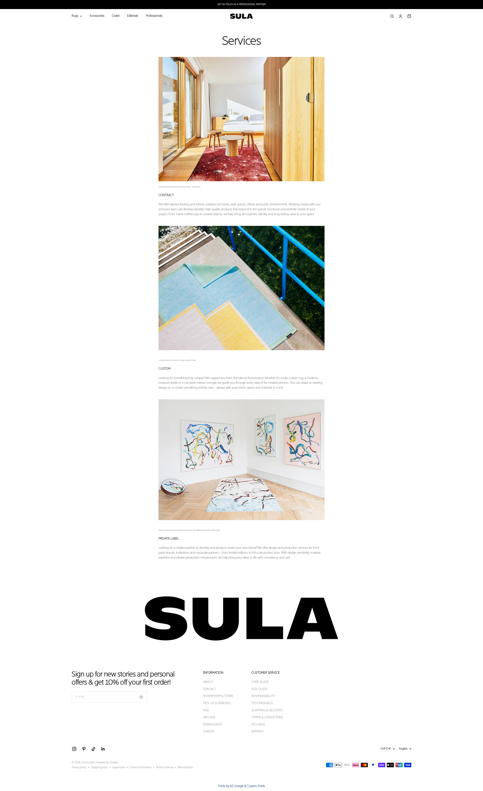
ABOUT (208, 682)
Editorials (132, 16)
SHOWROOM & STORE (218, 696)
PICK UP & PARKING (217, 703)
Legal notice (118, 767)
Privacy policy (79, 767)
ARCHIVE (209, 717)
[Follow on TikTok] (93, 748)
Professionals (154, 16)
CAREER (208, 731)
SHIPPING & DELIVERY (267, 710)
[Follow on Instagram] (74, 748)
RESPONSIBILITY (263, 696)
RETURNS (258, 724)
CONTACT (209, 689)
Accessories (97, 16)
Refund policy (185, 767)
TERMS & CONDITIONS (267, 717)
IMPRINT (257, 731)
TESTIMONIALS (262, 703)
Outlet (115, 16)
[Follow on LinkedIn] (103, 748)
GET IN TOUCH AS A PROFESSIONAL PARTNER (242, 4)
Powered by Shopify (107, 762)
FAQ (205, 710)
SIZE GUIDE (259, 689)
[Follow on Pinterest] (83, 748)
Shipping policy (99, 767)
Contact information (140, 767)
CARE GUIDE (260, 682)
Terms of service (165, 767)
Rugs (75, 16)
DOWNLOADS (212, 724)
